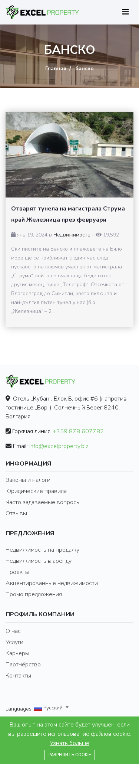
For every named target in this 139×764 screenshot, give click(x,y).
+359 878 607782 (78, 431)
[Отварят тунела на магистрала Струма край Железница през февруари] (69, 154)
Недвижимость (71, 234)
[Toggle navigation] (125, 12)
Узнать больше (69, 743)
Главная (55, 68)
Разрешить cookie (70, 755)
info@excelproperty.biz (59, 446)
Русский (53, 708)
